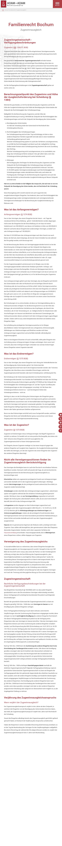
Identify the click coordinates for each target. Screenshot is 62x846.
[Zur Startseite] (13, 7)
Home (6, 10)
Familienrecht (12, 10)
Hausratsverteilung (10, 532)
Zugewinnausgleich (21, 10)
